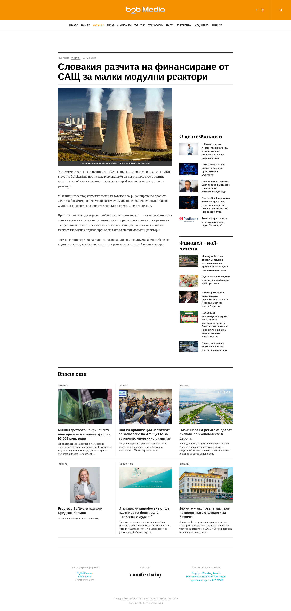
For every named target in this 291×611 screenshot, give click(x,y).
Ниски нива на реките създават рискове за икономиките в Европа (205, 434)
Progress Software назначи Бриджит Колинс (80, 510)
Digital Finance (85, 573)
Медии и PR (201, 25)
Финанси (98, 25)
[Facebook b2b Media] (257, 10)
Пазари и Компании (119, 25)
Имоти (170, 25)
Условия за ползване (131, 598)
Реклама (163, 598)
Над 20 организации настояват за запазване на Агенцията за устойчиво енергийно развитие (145, 434)
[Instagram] (263, 10)
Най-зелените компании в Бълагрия (206, 576)
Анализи (217, 25)
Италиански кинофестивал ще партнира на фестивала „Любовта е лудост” (144, 512)
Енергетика (184, 25)
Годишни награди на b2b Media (206, 580)
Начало (73, 25)
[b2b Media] (145, 10)
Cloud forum (84, 576)
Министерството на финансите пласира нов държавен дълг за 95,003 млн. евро (84, 434)
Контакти (173, 598)
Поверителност (150, 598)
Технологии (155, 25)
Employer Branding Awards (206, 573)
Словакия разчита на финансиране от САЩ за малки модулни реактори (143, 71)
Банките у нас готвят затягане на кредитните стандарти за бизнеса (204, 512)
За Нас (116, 598)
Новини (63, 385)
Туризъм (139, 25)
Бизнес (85, 25)
